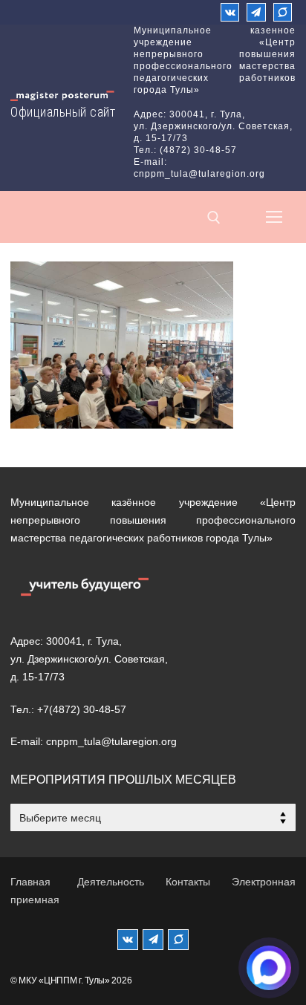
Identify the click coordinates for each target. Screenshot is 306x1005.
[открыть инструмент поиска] (214, 217)
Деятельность (110, 882)
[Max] (282, 12)
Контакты (188, 882)
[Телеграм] (256, 12)
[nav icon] (274, 217)
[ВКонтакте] (230, 12)
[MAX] (178, 939)
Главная (30, 882)
